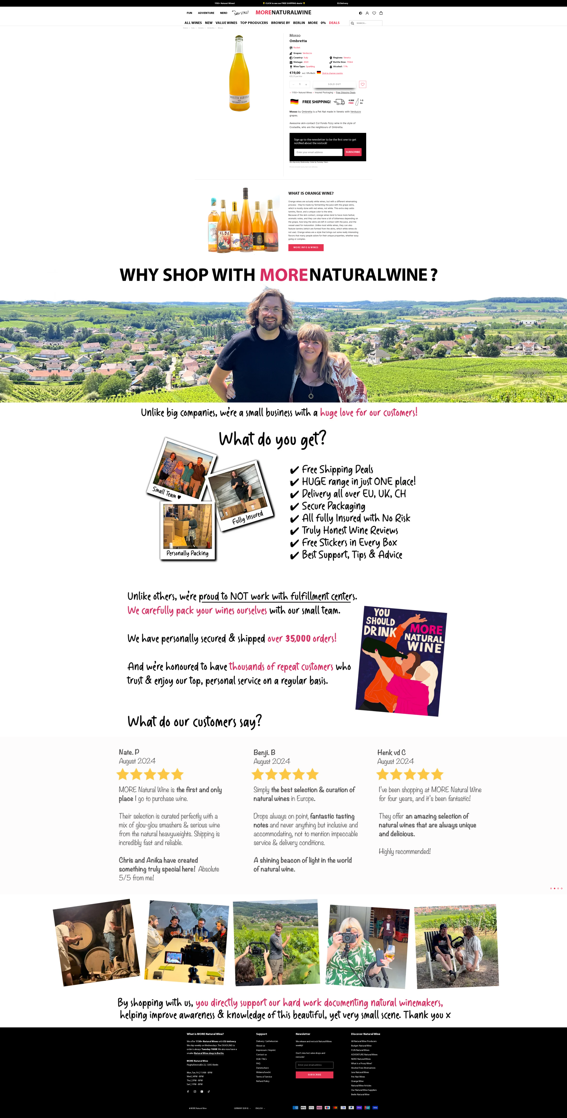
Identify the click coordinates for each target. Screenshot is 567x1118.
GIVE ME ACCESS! (312, 572)
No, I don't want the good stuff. (312, 581)
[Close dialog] (338, 530)
